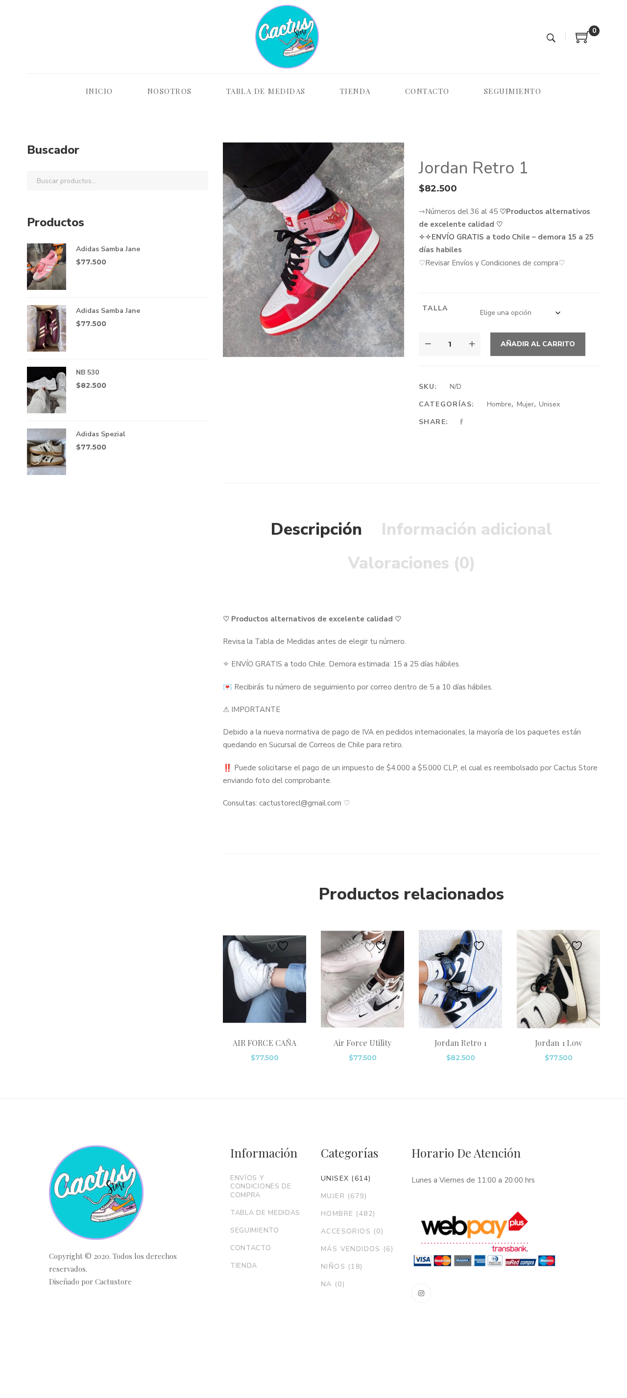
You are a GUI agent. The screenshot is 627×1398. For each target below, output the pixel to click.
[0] (583, 40)
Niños (342, 1266)
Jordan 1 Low (558, 1043)
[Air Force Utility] (362, 979)
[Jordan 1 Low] (558, 979)
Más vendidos (357, 1249)
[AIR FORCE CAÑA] (264, 979)
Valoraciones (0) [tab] (412, 563)
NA (333, 1284)
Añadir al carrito (538, 344)
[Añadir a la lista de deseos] (279, 946)
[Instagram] (421, 1293)
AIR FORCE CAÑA (264, 1043)
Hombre (499, 404)
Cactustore (113, 1281)
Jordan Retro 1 (460, 1043)
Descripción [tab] (316, 529)
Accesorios (352, 1231)
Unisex (549, 404)
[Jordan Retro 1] (460, 979)
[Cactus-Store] (287, 36)
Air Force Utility (362, 1043)
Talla (435, 308)
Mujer (525, 404)
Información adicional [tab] (467, 529)
